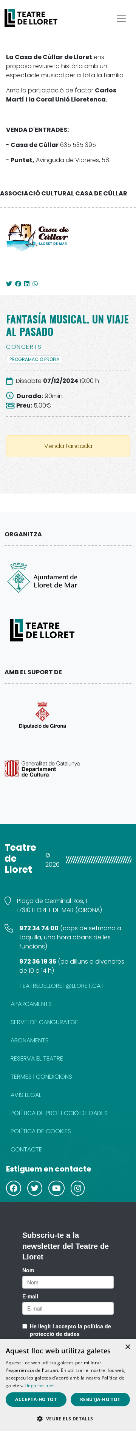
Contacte (26, 1149)
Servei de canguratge (44, 1022)
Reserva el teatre (37, 1058)
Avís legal (26, 1094)
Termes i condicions (41, 1076)
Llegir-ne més (40, 1385)
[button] (68, 1418)
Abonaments (30, 1040)
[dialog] (68, 1385)
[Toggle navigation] (121, 18)
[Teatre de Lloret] (39, 18)
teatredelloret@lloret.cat (61, 985)
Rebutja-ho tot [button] (100, 1399)
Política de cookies (41, 1131)
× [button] (127, 1347)
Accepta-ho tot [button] (36, 1399)
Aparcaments (31, 1004)
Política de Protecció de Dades (59, 1113)
